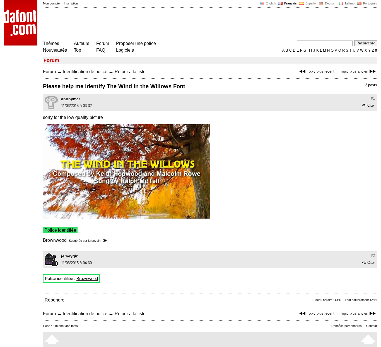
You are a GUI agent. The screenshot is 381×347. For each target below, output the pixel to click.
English (270, 3)
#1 (373, 98)
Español (310, 3)
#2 (373, 255)
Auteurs (81, 43)
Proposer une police (136, 43)
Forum (102, 43)
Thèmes (51, 43)
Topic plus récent (320, 71)
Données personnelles (346, 325)
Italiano (349, 3)
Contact (371, 325)
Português (369, 3)
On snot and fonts (66, 325)
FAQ (100, 50)
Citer (371, 105)
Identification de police (85, 71)
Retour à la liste (130, 71)
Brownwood (55, 240)
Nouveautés (55, 50)
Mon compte (51, 3)
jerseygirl (94, 240)
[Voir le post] (105, 240)
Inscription (71, 3)
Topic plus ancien (354, 71)
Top (77, 50)
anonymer (70, 99)
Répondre (54, 300)
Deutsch (330, 3)
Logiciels (125, 50)
